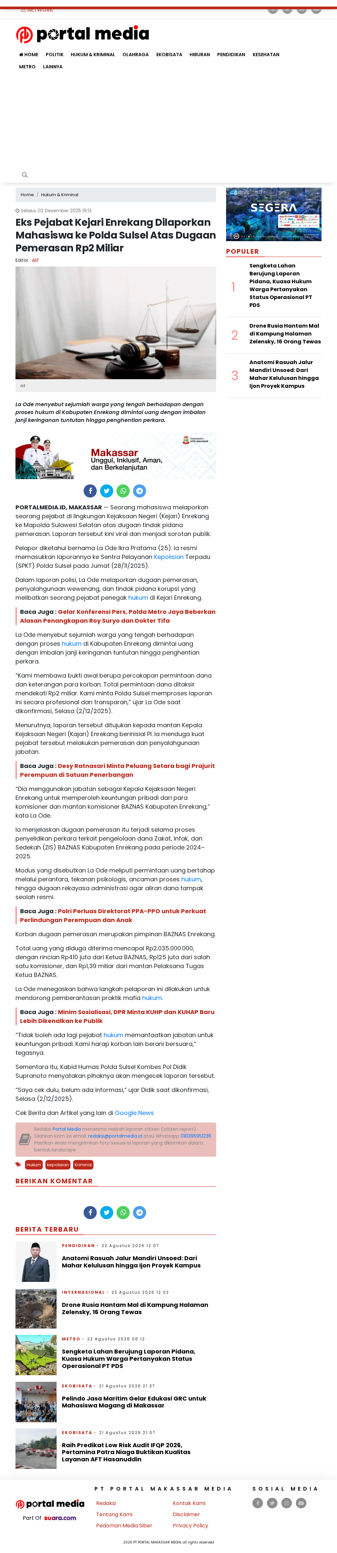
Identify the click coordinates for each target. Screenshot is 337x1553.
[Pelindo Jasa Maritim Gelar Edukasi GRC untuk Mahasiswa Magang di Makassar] (36, 1401)
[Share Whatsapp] (123, 491)
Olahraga (135, 54)
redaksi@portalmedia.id (115, 1136)
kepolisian (58, 1165)
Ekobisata (169, 54)
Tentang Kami (114, 1514)
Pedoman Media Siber (124, 1525)
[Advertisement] (168, 122)
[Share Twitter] (107, 491)
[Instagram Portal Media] (286, 1503)
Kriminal (83, 1165)
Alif (35, 260)
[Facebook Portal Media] (257, 1503)
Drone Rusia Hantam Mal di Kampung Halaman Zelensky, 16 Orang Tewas (135, 1308)
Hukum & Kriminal (93, 54)
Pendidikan (231, 54)
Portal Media (67, 1129)
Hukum (34, 1165)
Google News (134, 1113)
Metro (27, 66)
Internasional (83, 1292)
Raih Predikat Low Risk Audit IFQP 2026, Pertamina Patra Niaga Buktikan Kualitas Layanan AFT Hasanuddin (126, 1452)
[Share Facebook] (90, 491)
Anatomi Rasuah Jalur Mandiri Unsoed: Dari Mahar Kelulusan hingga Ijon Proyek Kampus (131, 1261)
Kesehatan (266, 54)
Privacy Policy (190, 1525)
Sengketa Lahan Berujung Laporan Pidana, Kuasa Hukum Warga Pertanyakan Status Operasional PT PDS (128, 1358)
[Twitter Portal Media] (272, 1503)
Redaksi (106, 1503)
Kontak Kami (189, 1503)
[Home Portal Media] (82, 33)
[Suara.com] (60, 1518)
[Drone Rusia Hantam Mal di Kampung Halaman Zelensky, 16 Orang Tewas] (36, 1308)
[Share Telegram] (139, 491)
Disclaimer (186, 1514)
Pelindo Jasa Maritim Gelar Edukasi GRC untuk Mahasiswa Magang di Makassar (134, 1402)
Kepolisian (168, 557)
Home (30, 54)
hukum (137, 597)
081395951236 (196, 1136)
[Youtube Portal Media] (301, 1503)
